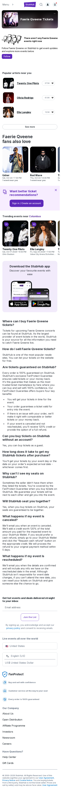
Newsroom (8, 737)
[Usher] (15, 164)
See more (30, 126)
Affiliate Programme (13, 725)
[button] (11, 4)
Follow (7, 56)
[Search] (41, 4)
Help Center (9, 756)
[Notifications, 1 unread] (55, 4)
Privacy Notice (8, 780)
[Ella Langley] (43, 238)
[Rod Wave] (43, 164)
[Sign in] (47, 4)
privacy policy (13, 628)
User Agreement (46, 778)
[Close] (55, 190)
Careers (6, 743)
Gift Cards (8, 763)
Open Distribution (12, 719)
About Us (7, 713)
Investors (7, 731)
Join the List (29, 617)
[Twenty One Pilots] (15, 238)
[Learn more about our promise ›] (13, 674)
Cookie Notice (26, 780)
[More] (54, 13)
